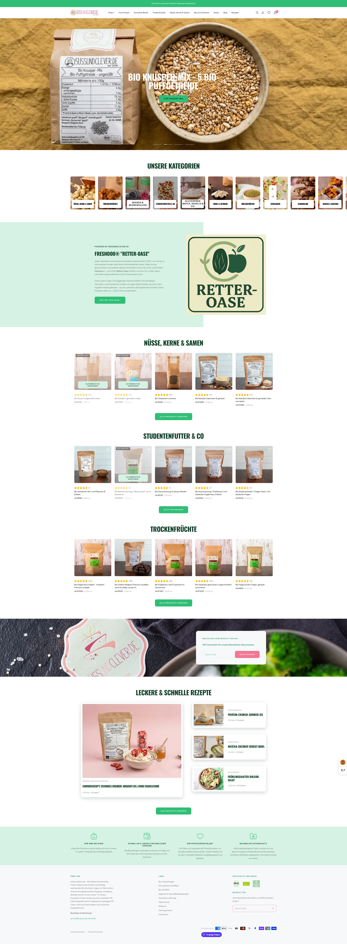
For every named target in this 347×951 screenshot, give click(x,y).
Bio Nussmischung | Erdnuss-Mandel (170, 491)
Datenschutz (163, 902)
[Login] (263, 13)
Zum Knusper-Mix (173, 99)
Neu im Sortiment (201, 12)
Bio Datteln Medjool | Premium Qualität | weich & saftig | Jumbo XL (132, 586)
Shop (111, 12)
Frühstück (233, 742)
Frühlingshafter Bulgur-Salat (244, 778)
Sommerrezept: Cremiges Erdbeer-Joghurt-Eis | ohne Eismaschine (120, 786)
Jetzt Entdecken (173, 510)
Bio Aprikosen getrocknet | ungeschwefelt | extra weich (213, 586)
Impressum (163, 914)
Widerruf (162, 906)
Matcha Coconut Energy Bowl (246, 746)
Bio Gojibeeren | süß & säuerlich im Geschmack (169, 586)
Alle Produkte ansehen (173, 603)
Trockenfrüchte (159, 12)
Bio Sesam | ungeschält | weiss (87, 398)
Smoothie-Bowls (141, 12)
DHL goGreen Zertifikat (168, 885)
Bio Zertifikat (163, 890)
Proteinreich (235, 710)
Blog (225, 12)
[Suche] (257, 12)
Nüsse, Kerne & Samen (180, 12)
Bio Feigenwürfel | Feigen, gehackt (250, 584)
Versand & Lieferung (167, 898)
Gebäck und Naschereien (95, 781)
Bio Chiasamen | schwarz (165, 398)
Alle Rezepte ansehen (174, 811)
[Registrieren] (273, 908)
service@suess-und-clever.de (83, 918)
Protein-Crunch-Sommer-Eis (245, 714)
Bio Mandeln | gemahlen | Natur (128, 398)
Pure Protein (124, 12)
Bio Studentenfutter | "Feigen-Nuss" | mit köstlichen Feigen (253, 493)
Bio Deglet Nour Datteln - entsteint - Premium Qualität (89, 586)
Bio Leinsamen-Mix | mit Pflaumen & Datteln (89, 493)
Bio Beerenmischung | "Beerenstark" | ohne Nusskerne (133, 493)
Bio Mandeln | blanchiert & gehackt (210, 398)
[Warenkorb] (275, 12)
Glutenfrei (233, 772)
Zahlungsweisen (165, 910)
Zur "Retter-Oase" (110, 300)
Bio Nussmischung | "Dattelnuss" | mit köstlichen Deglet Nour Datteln (211, 493)
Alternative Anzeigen (93, 385)
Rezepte (235, 12)
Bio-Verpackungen (166, 881)
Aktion (216, 12)
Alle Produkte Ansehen (173, 417)
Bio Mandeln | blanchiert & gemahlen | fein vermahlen (253, 400)
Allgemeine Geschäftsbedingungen (173, 894)
